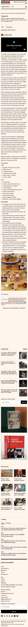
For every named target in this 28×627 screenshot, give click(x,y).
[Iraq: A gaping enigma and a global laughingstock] (20, 502)
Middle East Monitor (17, 299)
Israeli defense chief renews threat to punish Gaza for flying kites (14, 547)
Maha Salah (8, 35)
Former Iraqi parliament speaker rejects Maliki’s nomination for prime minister (19, 479)
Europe (2, 572)
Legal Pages (4, 622)
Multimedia (3, 582)
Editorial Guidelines (5, 589)
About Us (3, 591)
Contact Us (3, 595)
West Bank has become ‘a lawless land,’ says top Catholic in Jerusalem (13, 541)
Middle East (4, 570)
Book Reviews (4, 574)
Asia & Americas (5, 568)
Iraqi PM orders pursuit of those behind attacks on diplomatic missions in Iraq (6, 494)
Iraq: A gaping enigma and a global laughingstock (20, 508)
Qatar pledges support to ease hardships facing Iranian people (12, 535)
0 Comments (9, 27)
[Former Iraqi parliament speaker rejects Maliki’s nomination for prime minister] (20, 473)
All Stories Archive (5, 601)
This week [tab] (8, 523)
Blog (2, 577)
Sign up (24, 402)
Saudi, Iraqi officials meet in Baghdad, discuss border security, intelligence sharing (20, 494)
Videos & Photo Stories (7, 13)
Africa (2, 566)
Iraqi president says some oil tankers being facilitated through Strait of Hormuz (6, 508)
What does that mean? (9, 303)
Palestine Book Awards (6, 593)
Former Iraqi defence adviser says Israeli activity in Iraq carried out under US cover (6, 479)
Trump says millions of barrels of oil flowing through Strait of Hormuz (13, 554)
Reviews (3, 581)
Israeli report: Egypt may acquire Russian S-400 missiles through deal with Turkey (13, 529)
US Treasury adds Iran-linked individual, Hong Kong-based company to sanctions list (8, 354)
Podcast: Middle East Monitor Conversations (11, 584)
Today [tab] (2, 523)
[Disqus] (14, 327)
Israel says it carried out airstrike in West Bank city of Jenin (8, 363)
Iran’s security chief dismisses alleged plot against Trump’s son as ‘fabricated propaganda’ (9, 382)
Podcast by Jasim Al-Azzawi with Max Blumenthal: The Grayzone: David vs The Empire (9, 391)
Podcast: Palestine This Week (8, 586)
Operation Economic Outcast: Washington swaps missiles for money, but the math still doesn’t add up (9, 372)
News (2, 526)
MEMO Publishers (5, 599)
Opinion (3, 579)
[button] (9, 259)
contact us (3, 304)
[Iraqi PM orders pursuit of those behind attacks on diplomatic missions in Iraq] (7, 487)
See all (25, 349)
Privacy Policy (4, 597)
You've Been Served (20, 13)
